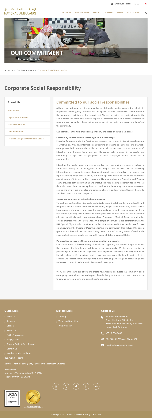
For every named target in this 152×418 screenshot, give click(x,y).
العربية (137, 4)
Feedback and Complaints (19, 353)
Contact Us (133, 13)
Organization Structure (18, 118)
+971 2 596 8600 (114, 333)
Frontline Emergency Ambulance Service (26, 139)
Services (97, 13)
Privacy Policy (65, 326)
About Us (66, 13)
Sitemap (62, 317)
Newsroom (12, 330)
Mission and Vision (16, 125)
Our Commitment (25, 70)
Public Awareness (15, 335)
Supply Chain (13, 339)
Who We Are (13, 111)
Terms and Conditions (68, 321)
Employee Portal (123, 4)
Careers (109, 13)
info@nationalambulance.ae (119, 345)
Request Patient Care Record (20, 344)
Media (120, 13)
